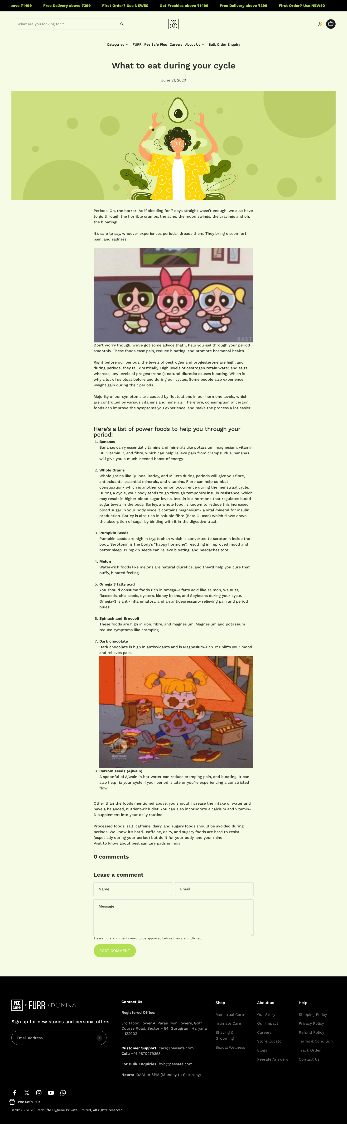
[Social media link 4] (51, 1093)
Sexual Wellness (230, 1047)
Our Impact (267, 1023)
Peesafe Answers (272, 1059)
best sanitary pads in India (156, 843)
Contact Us (309, 1059)
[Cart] (331, 24)
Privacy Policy (311, 1023)
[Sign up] (99, 1038)
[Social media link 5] (63, 1093)
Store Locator (270, 1041)
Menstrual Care (230, 1014)
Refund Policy (311, 1032)
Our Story (266, 1014)
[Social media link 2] (27, 1093)
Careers (264, 1032)
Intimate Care (228, 1023)
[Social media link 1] (14, 1093)
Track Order (310, 1050)
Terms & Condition (316, 1041)
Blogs (262, 1050)
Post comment (114, 950)
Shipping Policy (313, 1014)
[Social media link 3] (39, 1093)
